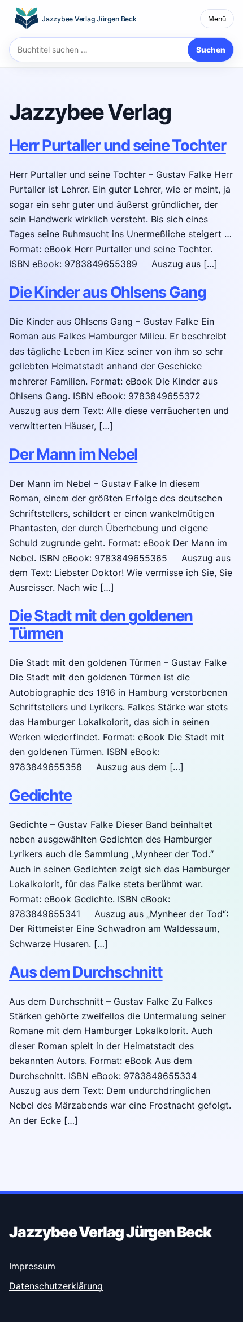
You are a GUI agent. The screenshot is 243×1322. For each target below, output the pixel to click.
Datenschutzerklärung (56, 1286)
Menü (217, 19)
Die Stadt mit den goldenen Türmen (101, 624)
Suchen (210, 49)
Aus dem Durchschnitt (86, 972)
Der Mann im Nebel (73, 454)
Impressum (32, 1266)
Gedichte (40, 795)
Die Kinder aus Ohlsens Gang (107, 292)
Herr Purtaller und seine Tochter (117, 145)
